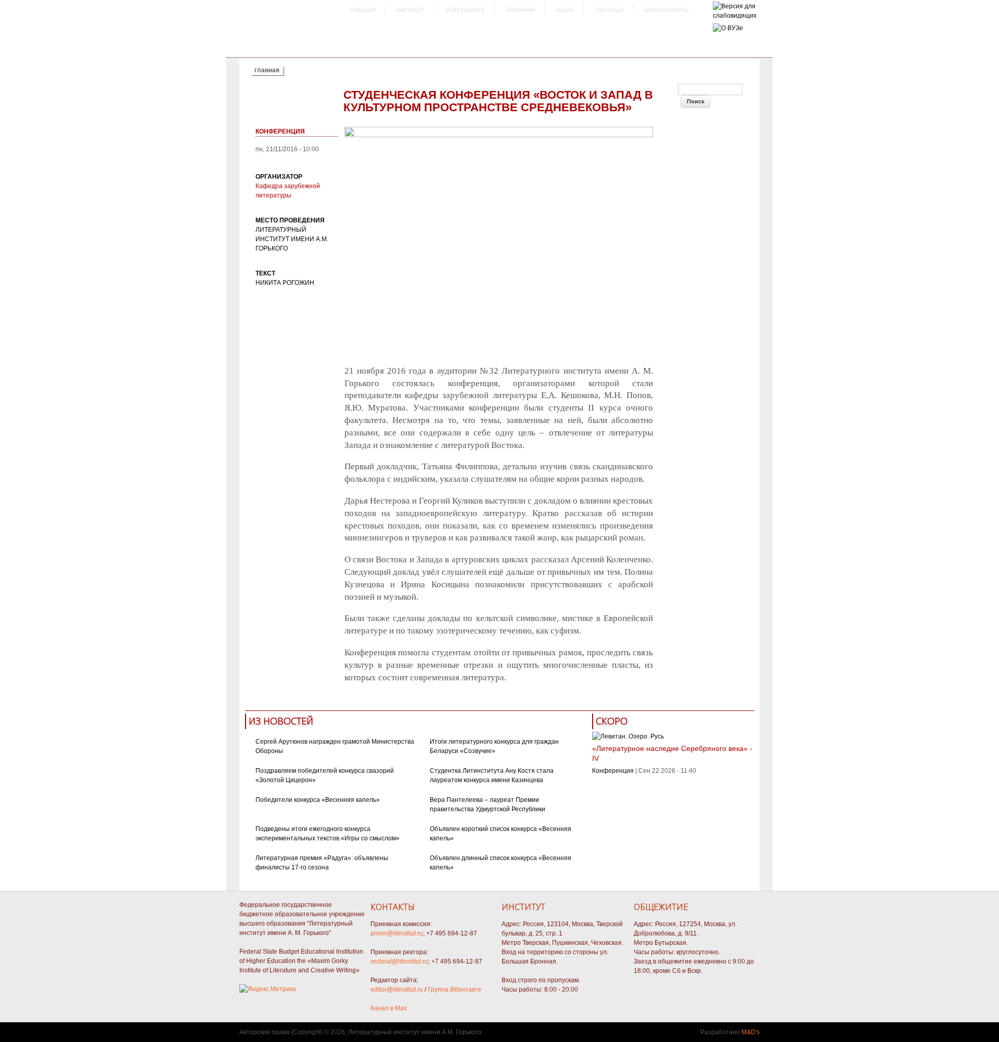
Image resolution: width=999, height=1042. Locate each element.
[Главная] (735, 15)
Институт (409, 8)
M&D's (750, 1032)
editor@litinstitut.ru (396, 989)
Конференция (280, 131)
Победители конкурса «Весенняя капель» (317, 799)
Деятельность (665, 8)
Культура (608, 8)
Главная (361, 8)
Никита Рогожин (284, 282)
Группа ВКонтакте (454, 989)
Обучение (519, 8)
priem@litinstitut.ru (396, 933)
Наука (564, 8)
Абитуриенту (463, 8)
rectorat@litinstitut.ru (399, 961)
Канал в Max (388, 1008)
